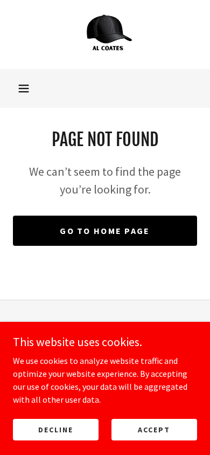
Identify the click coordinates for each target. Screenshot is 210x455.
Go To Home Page (105, 230)
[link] (105, 34)
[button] (23, 88)
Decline (55, 429)
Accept (154, 429)
